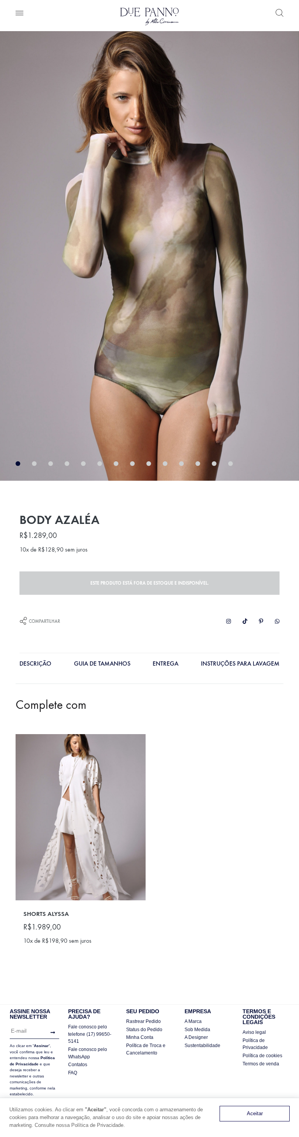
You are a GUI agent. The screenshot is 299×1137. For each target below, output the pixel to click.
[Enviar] (50, 1032)
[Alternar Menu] (19, 13)
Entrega (165, 663)
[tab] (35, 665)
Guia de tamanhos (102, 663)
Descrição (35, 663)
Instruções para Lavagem (240, 663)
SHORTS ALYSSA (46, 913)
